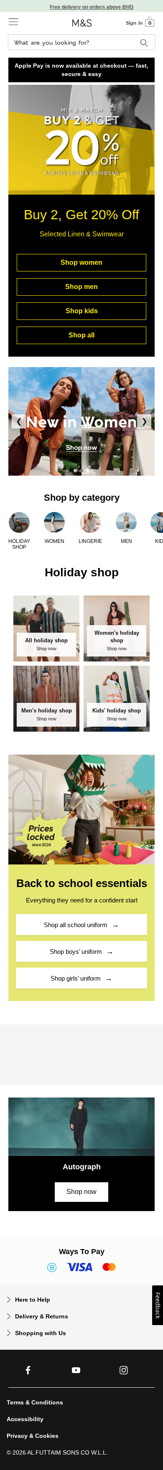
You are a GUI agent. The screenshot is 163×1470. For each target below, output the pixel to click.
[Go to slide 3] (87, 470)
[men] (126, 522)
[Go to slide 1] (75, 470)
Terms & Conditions (35, 1402)
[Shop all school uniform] (81, 809)
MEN (126, 541)
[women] (54, 522)
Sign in (134, 23)
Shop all (81, 335)
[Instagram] (123, 1370)
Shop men (81, 286)
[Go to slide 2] (81, 470)
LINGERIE (90, 541)
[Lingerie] (81, 421)
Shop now (81, 1191)
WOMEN (54, 541)
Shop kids (82, 310)
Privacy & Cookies (33, 1435)
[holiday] (19, 522)
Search (144, 43)
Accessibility (25, 1419)
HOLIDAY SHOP (19, 544)
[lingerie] (90, 522)
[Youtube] (76, 1370)
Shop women (81, 262)
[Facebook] (28, 1370)
